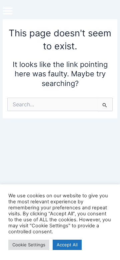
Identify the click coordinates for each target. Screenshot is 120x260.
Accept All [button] (67, 244)
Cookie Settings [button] (28, 244)
